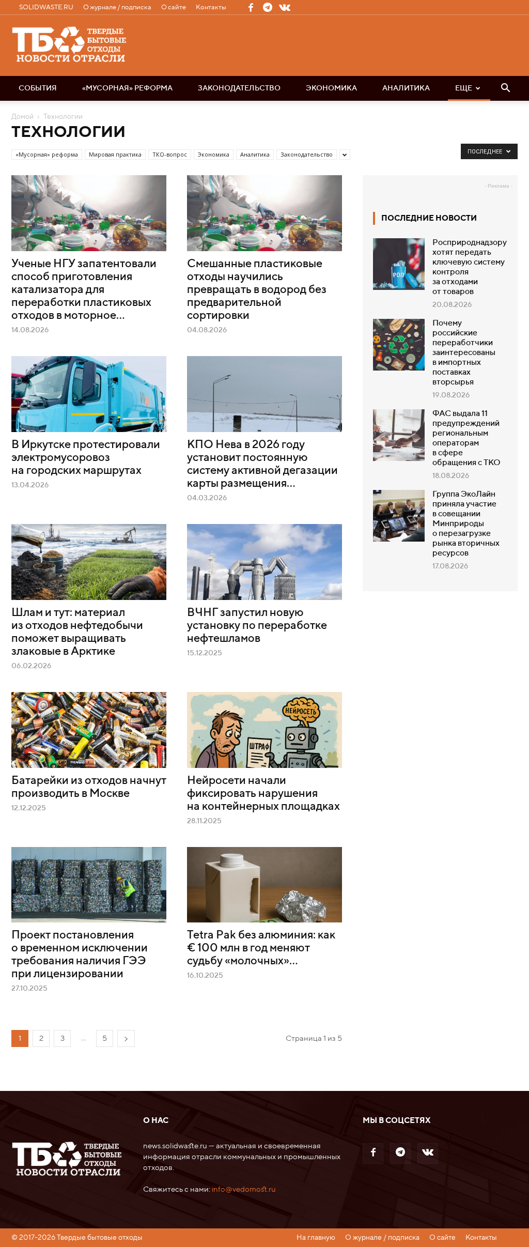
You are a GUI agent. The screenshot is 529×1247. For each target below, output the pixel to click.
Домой (22, 116)
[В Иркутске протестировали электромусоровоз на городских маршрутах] (88, 394)
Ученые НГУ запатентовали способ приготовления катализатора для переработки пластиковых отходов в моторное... (84, 289)
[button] (505, 89)
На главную (316, 1237)
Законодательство (239, 88)
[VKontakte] (284, 7)
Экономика (331, 88)
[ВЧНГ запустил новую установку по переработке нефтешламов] (264, 562)
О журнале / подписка (117, 7)
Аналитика (406, 88)
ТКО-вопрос (169, 154)
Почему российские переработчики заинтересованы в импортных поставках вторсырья (463, 353)
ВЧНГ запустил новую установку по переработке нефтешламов (257, 625)
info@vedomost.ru (244, 1189)
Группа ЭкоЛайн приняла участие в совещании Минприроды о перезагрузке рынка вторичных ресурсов (466, 524)
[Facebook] (250, 7)
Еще (463, 88)
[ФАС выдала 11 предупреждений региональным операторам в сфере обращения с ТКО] (399, 435)
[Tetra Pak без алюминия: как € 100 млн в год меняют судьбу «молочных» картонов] (264, 885)
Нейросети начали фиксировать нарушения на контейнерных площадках (263, 793)
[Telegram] (267, 7)
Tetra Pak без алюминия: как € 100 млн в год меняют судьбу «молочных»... (261, 948)
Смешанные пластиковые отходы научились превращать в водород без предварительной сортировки (256, 289)
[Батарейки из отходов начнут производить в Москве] (88, 730)
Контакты (211, 7)
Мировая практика (115, 154)
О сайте (173, 7)
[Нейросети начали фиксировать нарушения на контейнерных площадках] (264, 730)
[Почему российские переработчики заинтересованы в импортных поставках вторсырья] (399, 345)
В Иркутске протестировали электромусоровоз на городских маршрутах (85, 457)
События (38, 88)
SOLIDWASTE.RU (46, 7)
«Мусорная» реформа (127, 88)
